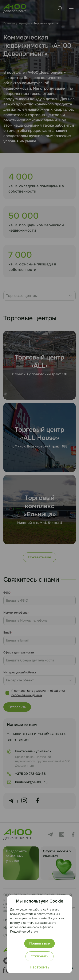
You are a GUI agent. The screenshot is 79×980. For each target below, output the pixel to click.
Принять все (39, 943)
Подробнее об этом (24, 931)
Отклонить (39, 956)
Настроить (40, 967)
